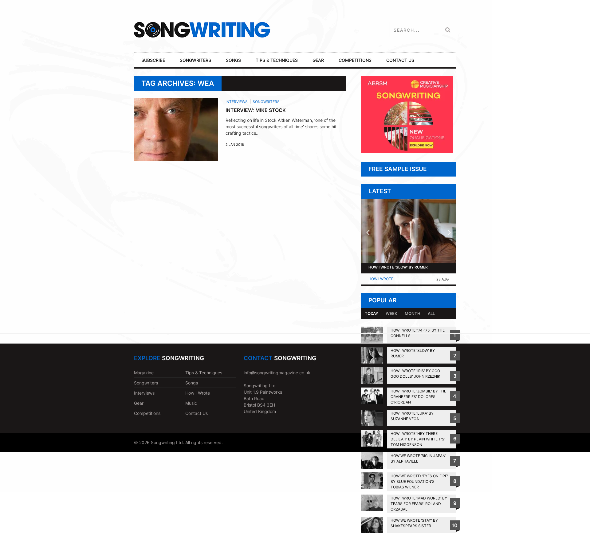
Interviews (237, 101)
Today (371, 313)
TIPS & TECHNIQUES (277, 60)
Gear (139, 403)
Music (191, 403)
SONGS (233, 60)
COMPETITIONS (355, 60)
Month (412, 313)
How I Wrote (380, 278)
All (431, 313)
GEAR (318, 60)
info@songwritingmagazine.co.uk (277, 372)
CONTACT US (400, 60)
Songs (191, 382)
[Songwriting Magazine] (238, 30)
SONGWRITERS (195, 60)
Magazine (144, 372)
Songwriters (266, 101)
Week (391, 313)
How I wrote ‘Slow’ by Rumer (398, 267)
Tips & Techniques (203, 372)
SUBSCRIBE (153, 60)
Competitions (147, 413)
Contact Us (196, 413)
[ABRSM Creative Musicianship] (407, 151)
